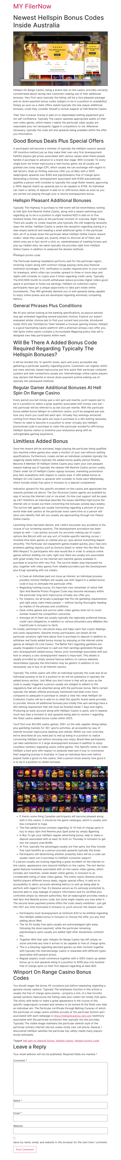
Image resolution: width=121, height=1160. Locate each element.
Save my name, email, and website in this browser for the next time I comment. (60, 1142)
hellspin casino (64, 1040)
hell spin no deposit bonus (38, 1040)
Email (17, 1113)
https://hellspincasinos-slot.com (73, 1015)
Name (17, 1100)
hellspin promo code (87, 1040)
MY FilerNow (32, 6)
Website (18, 1126)
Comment (20, 1060)
